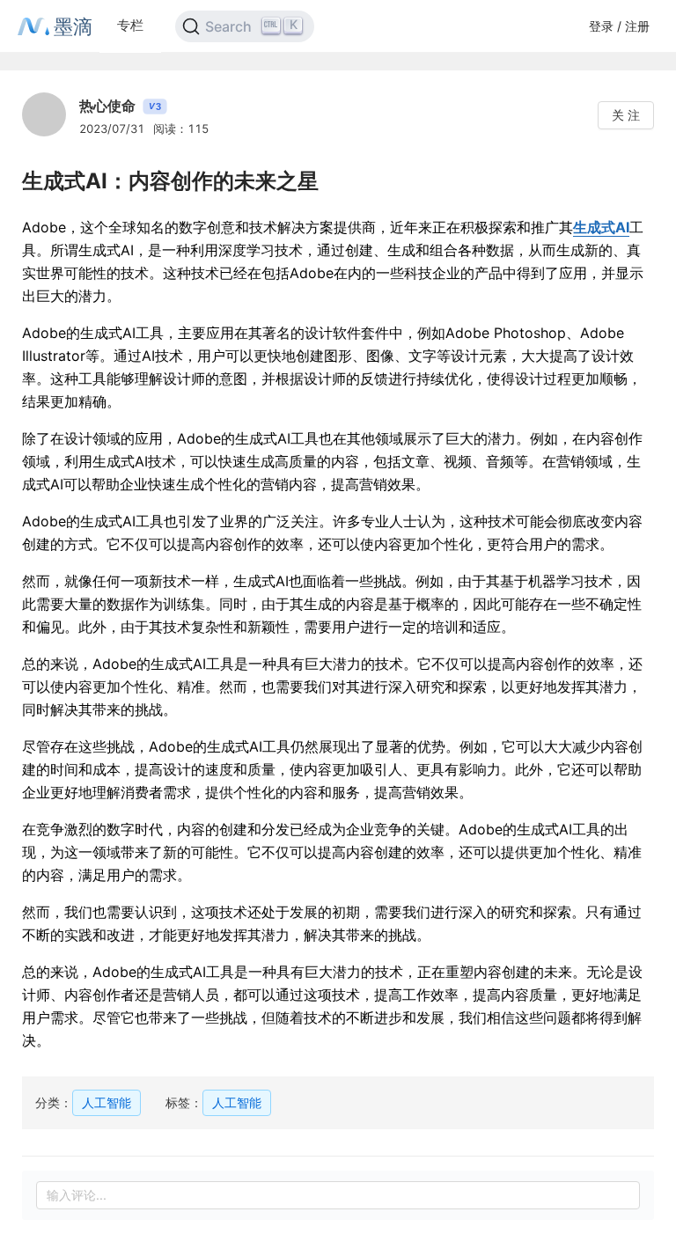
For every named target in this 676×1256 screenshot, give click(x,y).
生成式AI (601, 227)
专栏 (130, 25)
